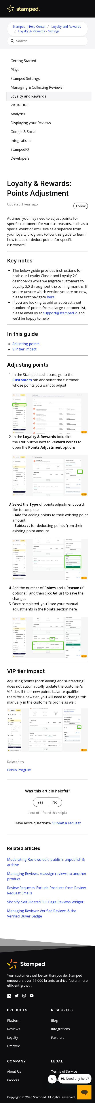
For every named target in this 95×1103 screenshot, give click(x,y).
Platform (13, 1020)
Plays (15, 69)
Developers (20, 158)
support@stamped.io (60, 313)
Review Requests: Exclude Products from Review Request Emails (46, 890)
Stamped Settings (25, 78)
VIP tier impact (24, 349)
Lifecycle (13, 1046)
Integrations (21, 140)
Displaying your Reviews (31, 122)
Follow (81, 206)
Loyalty (12, 1037)
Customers (22, 379)
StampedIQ (20, 149)
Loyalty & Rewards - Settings (38, 31)
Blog (54, 1020)
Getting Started (23, 60)
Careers (13, 1080)
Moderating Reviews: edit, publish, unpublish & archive (46, 862)
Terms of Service (64, 1071)
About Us (14, 1071)
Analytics (18, 113)
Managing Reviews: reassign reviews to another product (46, 876)
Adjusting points (26, 343)
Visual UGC (20, 105)
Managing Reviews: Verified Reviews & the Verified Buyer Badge (41, 913)
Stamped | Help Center (29, 26)
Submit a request (66, 823)
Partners (58, 1037)
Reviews (13, 1029)
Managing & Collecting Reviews (36, 87)
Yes (40, 802)
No (54, 802)
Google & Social (23, 131)
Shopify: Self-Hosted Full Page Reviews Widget (45, 902)
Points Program (19, 769)
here (51, 297)
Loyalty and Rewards (66, 26)
